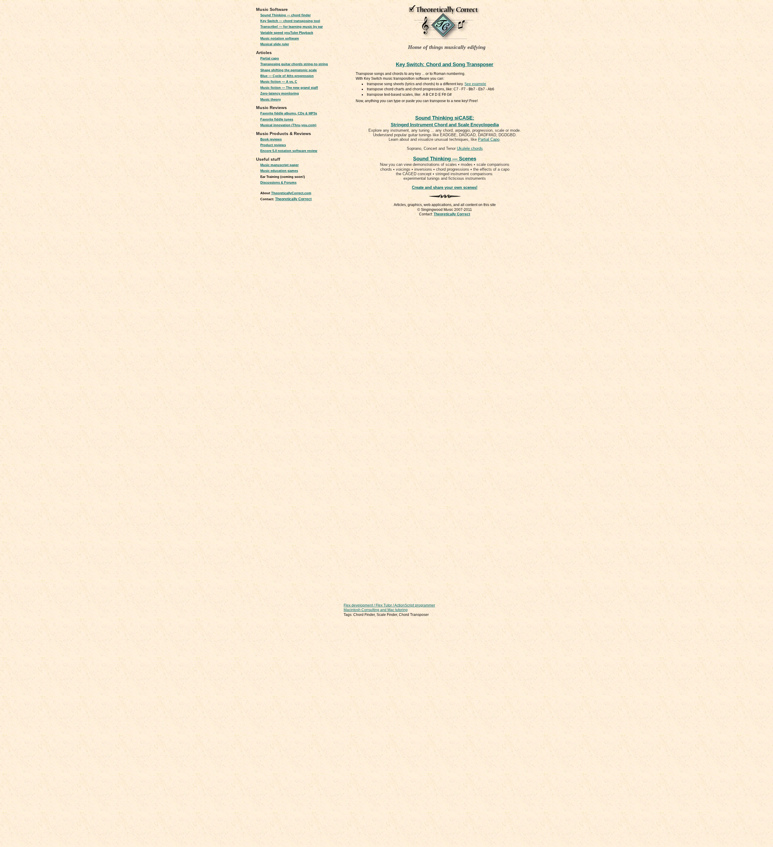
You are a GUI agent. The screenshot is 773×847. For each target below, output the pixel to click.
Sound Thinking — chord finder (285, 15)
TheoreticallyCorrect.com (291, 193)
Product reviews (273, 145)
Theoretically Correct (293, 199)
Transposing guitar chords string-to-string (294, 64)
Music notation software (279, 38)
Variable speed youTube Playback (286, 32)
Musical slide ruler (274, 44)
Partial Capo (488, 139)
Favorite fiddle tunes (276, 119)
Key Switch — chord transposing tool (290, 21)
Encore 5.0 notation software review (288, 151)
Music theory (270, 99)
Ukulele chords (470, 148)
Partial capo (269, 58)
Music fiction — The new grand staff (289, 87)
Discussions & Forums (278, 182)
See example (475, 84)
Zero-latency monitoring (279, 93)
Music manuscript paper (279, 165)
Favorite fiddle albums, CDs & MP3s (288, 113)
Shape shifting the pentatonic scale (288, 70)
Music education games (279, 170)
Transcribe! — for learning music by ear (291, 26)
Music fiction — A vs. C (278, 81)
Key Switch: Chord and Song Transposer (444, 64)
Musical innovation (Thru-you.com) (288, 125)
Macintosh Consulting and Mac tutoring (376, 610)
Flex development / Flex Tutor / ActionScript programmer (389, 605)
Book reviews (271, 139)
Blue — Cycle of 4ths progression (287, 76)
